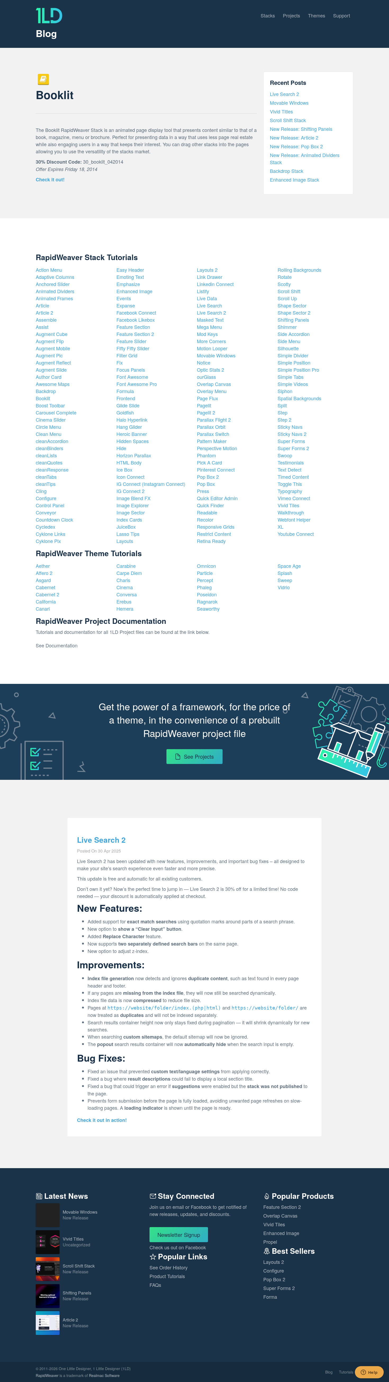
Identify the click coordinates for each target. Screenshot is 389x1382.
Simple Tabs (291, 376)
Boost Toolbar (50, 405)
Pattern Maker (212, 440)
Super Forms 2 (293, 448)
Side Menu (289, 341)
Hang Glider (129, 426)
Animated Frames (54, 298)
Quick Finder (210, 505)
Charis (123, 580)
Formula (125, 391)
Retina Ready (211, 540)
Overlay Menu (212, 391)
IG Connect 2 (130, 490)
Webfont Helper (294, 519)
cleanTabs (46, 476)
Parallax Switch (213, 433)
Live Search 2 (284, 93)
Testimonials (291, 462)
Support (341, 15)
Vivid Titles (281, 111)
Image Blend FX (133, 498)
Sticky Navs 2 (292, 433)
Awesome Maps (53, 383)
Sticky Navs (290, 426)
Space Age (289, 565)
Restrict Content (214, 533)
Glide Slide (127, 405)
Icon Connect (130, 476)
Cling (41, 490)
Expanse (125, 305)
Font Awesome (132, 376)
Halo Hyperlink (131, 419)
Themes (316, 15)
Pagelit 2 (206, 412)
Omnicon (206, 565)
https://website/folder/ (265, 1008)
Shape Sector (292, 305)
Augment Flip (50, 341)
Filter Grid (126, 355)
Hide (121, 448)
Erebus (124, 601)
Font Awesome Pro (136, 383)
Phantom (206, 455)
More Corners (211, 341)
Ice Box (124, 469)
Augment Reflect (53, 362)
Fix (119, 362)
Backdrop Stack (286, 170)
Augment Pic (49, 355)
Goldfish (125, 412)
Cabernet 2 (47, 594)
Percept (205, 580)
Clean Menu (48, 433)
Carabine (126, 565)
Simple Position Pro (298, 369)
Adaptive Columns (55, 276)
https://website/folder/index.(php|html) (164, 1008)
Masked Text (210, 319)
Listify (203, 291)
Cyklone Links (50, 533)
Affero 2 (44, 572)
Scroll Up (287, 298)
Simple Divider (293, 355)
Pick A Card (209, 462)
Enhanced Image (134, 291)
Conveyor (46, 512)
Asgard (43, 580)
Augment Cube (51, 333)
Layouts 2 (207, 269)
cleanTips (46, 483)
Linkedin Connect (215, 283)
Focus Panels (130, 369)
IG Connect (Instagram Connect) (150, 483)
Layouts (124, 540)
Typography (290, 490)
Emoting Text (130, 276)
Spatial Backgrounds (299, 398)
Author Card (48, 376)
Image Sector (130, 512)
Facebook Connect (136, 312)
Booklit (43, 398)
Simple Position (294, 362)
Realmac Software (104, 1375)
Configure (46, 498)
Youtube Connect (296, 533)
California (46, 601)
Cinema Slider (51, 419)
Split (282, 405)
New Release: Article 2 (294, 137)
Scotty (284, 283)
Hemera (124, 608)
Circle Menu (48, 426)
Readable (207, 512)
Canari (43, 608)
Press (203, 490)
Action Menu (49, 269)
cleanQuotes (49, 462)
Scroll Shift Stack (288, 120)
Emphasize (128, 283)
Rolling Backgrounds (299, 269)
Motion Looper (212, 348)
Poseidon (207, 594)
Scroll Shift (289, 291)
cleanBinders (49, 448)
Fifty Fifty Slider (132, 348)
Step (282, 412)
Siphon (285, 391)
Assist (42, 326)
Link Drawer (209, 276)
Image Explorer (132, 505)
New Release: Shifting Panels (301, 128)
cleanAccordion (52, 440)
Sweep (285, 580)
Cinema (124, 587)
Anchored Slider (53, 283)
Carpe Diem (129, 572)
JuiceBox (126, 526)
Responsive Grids (215, 526)
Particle (205, 572)
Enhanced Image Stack (294, 179)
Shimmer (287, 326)
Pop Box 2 (208, 476)
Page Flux (207, 398)
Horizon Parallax (133, 455)
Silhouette (288, 348)
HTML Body (129, 462)
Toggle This (290, 483)
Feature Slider (131, 341)
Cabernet (45, 587)
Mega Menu (209, 326)
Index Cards (129, 519)
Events (123, 298)
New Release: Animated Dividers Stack (305, 158)
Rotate (285, 276)
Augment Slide (51, 369)
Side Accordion (294, 333)
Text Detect (289, 469)
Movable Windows (289, 102)
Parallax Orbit (211, 426)
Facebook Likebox (135, 319)
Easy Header (130, 269)
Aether (43, 565)
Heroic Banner (131, 433)
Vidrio (284, 587)
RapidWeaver (47, 1375)
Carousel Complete (56, 412)
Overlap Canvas (214, 383)
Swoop (285, 455)
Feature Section (133, 326)
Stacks (268, 15)
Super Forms (291, 440)
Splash (285, 572)
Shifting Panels (293, 319)
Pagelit (204, 405)
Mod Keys (207, 333)
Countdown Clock (54, 519)
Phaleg (204, 587)
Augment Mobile (53, 348)
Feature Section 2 (135, 333)
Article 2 (44, 312)
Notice (203, 362)
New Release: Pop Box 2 (296, 146)
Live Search (209, 305)
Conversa (126, 594)
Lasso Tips (127, 533)
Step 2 (284, 419)
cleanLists (46, 455)
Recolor (205, 519)
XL (280, 526)
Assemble (46, 319)
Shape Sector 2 (294, 312)
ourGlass (206, 376)
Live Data (207, 298)
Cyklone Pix (48, 540)
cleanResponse (52, 469)
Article (42, 305)
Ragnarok (207, 601)
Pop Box (206, 483)
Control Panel (50, 505)
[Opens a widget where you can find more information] (369, 1372)
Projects (291, 15)
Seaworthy (208, 608)
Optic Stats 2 (210, 369)
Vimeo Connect (294, 498)
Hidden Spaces (132, 440)
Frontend (125, 398)
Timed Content (293, 476)
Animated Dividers (55, 291)
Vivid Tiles (288, 505)
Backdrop (46, 391)
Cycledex (45, 526)
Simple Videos (293, 383)
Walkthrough (291, 512)
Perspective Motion (217, 448)
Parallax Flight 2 (214, 419)
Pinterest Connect (216, 469)
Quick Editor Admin (217, 498)
